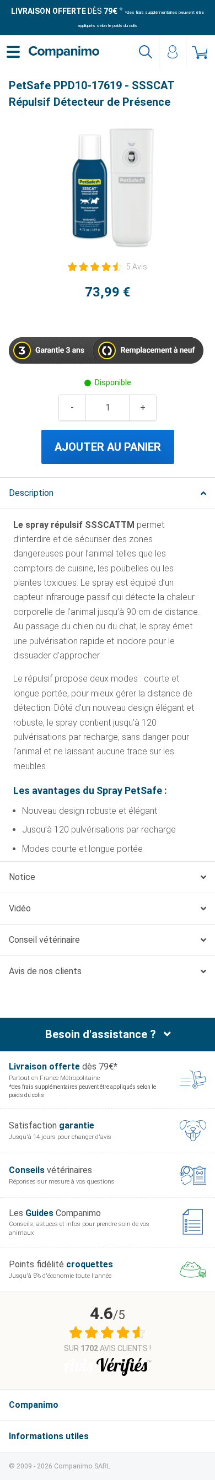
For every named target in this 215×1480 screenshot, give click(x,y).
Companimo (33, 1405)
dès (64, 11)
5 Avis (136, 266)
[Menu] (13, 52)
